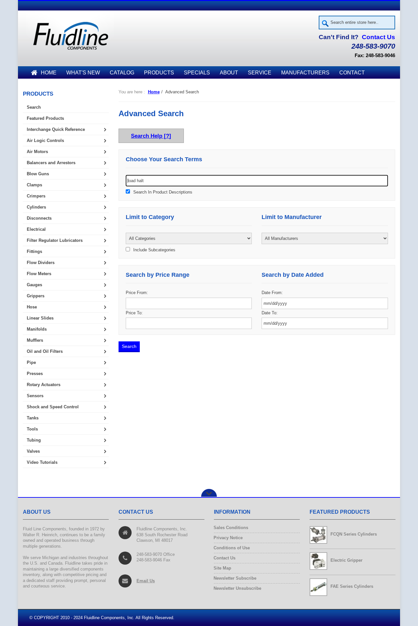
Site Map (222, 568)
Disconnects (39, 218)
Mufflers (35, 340)
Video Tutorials (42, 462)
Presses (35, 373)
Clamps (34, 184)
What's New (83, 72)
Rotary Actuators (43, 384)
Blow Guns (38, 173)
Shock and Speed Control (53, 406)
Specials (197, 72)
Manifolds (37, 329)
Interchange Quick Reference (56, 129)
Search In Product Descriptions (162, 192)
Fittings (34, 251)
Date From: (272, 292)
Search (34, 107)
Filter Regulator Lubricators (55, 240)
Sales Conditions (231, 527)
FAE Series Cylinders (351, 586)
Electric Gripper (346, 560)
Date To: (270, 312)
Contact (352, 72)
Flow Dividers (41, 262)
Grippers (35, 295)
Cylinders (36, 207)
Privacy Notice (228, 537)
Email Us (146, 580)
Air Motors (37, 151)
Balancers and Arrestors (51, 162)
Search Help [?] (151, 136)
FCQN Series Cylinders (353, 534)
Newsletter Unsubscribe (237, 588)
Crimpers (36, 196)
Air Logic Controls (45, 140)
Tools (32, 429)
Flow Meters (39, 273)
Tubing (34, 440)
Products (159, 72)
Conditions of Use (232, 547)
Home (48, 72)
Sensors (35, 395)
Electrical (36, 229)
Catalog (122, 72)
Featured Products (45, 118)
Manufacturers (305, 72)
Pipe (31, 362)
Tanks (33, 417)
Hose (32, 307)
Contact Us (378, 37)
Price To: (134, 312)
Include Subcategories (154, 250)
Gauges (34, 284)
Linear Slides (40, 318)
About (229, 72)
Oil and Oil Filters (45, 351)
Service (259, 72)
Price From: (137, 292)
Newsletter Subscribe (235, 578)
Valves (33, 451)
